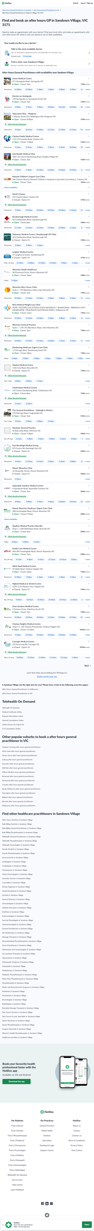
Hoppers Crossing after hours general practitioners (21, 747)
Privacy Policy (77, 1145)
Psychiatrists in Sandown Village (14, 996)
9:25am (29, 147)
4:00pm (62, 89)
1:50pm (73, 577)
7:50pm (81, 358)
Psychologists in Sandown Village (14, 1000)
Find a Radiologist (17, 1170)
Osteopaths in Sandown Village (13, 966)
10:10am (62, 107)
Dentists (47, 1136)
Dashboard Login (47, 1145)
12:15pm (51, 559)
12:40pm (73, 170)
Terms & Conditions (76, 1141)
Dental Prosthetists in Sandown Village (16, 891)
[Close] (3, 1225)
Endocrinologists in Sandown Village (15, 916)
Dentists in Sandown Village (12, 895)
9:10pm (15, 280)
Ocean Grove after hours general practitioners (19, 755)
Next (86, 666)
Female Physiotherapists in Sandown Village (18, 853)
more (87, 89)
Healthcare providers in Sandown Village (17, 1037)
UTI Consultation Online (11, 729)
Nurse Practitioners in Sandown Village (16, 945)
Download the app (17, 1082)
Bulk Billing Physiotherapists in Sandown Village (20, 832)
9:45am (18, 130)
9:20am (40, 107)
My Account (17, 1180)
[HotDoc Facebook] (42, 1203)
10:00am (51, 107)
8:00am (18, 502)
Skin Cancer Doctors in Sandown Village (17, 1012)
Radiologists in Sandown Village (14, 1004)
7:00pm (37, 358)
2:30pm (29, 421)
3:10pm (73, 298)
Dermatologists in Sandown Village (15, 904)
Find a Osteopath (17, 1160)
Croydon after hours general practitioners (18, 785)
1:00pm (64, 263)
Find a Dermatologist (17, 1165)
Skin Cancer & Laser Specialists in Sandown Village (21, 1016)
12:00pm (62, 228)
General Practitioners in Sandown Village (17, 929)
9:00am (18, 107)
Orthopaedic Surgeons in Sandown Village (18, 962)
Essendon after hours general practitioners (18, 764)
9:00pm (26, 542)
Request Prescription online (12, 716)
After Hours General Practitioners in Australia (16, 10)
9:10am (29, 107)
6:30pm (15, 358)
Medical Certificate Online (12, 712)
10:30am (51, 210)
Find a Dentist (17, 1131)
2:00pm (18, 381)
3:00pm (62, 298)
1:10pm (40, 89)
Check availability (10, 187)
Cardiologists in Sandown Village (14, 866)
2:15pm (73, 341)
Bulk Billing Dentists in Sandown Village (17, 824)
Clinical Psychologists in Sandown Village (17, 874)
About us (77, 1126)
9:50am (18, 635)
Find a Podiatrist (17, 1141)
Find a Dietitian (17, 1155)
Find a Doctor (17, 1126)
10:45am (62, 600)
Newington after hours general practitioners (18, 793)
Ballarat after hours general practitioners (17, 797)
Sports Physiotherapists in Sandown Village (18, 1025)
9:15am (18, 147)
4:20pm (73, 89)
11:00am (18, 89)
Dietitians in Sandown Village (13, 912)
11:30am (62, 130)
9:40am (29, 170)
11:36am (40, 228)
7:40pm (70, 358)
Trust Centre (76, 1150)
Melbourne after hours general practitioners (18, 806)
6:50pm (26, 358)
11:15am (51, 130)
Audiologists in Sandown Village (14, 862)
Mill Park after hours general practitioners (18, 768)
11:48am (51, 228)
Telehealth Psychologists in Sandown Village (18, 845)
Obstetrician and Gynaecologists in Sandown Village (21, 950)
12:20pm (50, 170)
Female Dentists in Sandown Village (15, 849)
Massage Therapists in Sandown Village (16, 937)
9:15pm (37, 542)
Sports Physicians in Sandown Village (16, 1021)
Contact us (76, 1136)
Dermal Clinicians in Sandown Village (16, 899)
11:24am (29, 228)
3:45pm (40, 245)
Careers (76, 1131)
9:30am (40, 147)
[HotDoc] (6, 3)
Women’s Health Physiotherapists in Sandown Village (22, 1033)
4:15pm (51, 421)
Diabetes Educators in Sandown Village (16, 908)
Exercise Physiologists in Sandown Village (17, 920)
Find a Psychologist (17, 1150)
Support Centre (47, 1150)
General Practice (47, 1126)
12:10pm (39, 170)
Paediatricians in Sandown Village (14, 970)
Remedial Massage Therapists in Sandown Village (20, 1008)
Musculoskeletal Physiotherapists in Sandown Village (21, 941)
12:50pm (28, 89)
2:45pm (41, 439)
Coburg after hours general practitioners (17, 760)
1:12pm (73, 228)
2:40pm (18, 245)
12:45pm (62, 559)
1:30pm (51, 577)
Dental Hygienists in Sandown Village (16, 887)
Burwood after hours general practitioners (18, 776)
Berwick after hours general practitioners (17, 801)
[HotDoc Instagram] (51, 1203)
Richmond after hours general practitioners (18, 781)
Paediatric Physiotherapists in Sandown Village (19, 975)
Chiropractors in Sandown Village (14, 870)
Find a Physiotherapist (17, 1136)
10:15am (29, 130)
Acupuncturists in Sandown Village (15, 858)
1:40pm (51, 89)
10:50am (40, 617)
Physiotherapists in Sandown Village (15, 983)
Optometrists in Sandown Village (14, 958)
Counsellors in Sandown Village (13, 883)
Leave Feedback (17, 1190)
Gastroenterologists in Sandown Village (16, 924)
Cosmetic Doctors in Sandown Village (16, 878)
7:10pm (48, 358)
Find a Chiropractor (17, 1145)
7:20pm (59, 358)
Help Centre (17, 1185)
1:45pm (62, 341)
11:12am (18, 228)
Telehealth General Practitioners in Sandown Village (21, 837)
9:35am (51, 147)
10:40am (62, 210)
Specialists (47, 1141)
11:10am (29, 298)
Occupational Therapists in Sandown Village (18, 954)
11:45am (73, 130)
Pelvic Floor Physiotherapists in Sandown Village (20, 979)
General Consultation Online (13, 720)
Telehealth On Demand (10, 708)
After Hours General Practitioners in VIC (46, 10)
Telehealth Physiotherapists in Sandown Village (19, 841)
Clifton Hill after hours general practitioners (18, 772)
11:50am (20, 263)
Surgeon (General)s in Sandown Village (16, 1029)
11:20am (73, 210)
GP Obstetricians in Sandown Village (15, 933)
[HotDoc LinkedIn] (47, 1203)
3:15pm (40, 381)
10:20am (73, 107)
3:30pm (29, 245)
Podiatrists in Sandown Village (13, 991)
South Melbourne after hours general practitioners (21, 789)
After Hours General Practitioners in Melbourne (20, 689)
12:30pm (62, 170)
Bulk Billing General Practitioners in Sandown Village (21, 828)
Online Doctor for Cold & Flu (13, 725)
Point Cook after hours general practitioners (18, 751)
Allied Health (47, 1131)
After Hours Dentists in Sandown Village (17, 820)
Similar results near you (47, 677)
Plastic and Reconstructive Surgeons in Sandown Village (23, 987)
